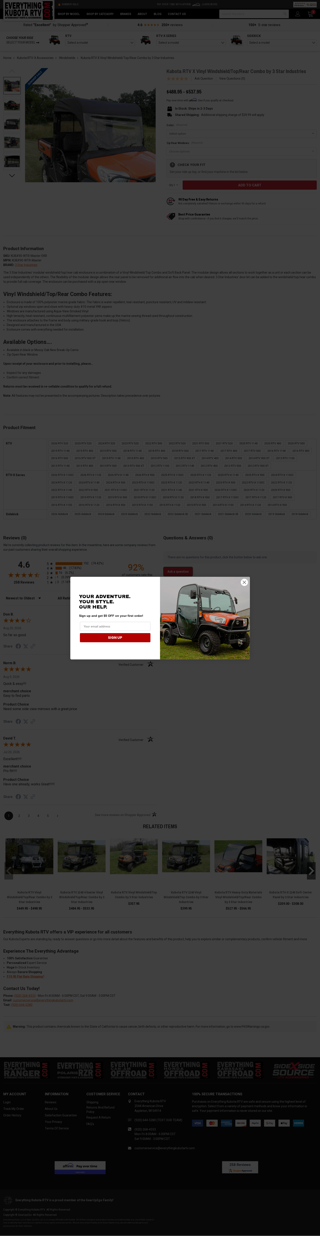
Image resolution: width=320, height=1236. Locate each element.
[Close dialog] (244, 582)
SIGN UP (115, 637)
